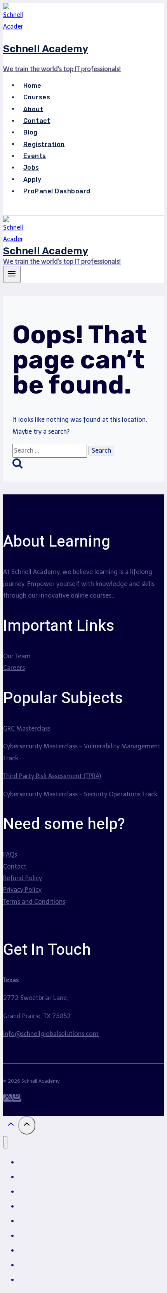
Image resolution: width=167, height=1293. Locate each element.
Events (34, 156)
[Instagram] (16, 1098)
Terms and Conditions (34, 901)
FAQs (10, 854)
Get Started (33, 209)
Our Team (17, 656)
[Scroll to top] (10, 1126)
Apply (32, 179)
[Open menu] (12, 274)
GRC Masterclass (26, 728)
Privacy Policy (22, 889)
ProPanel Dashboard (56, 191)
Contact (36, 120)
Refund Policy (22, 878)
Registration (44, 144)
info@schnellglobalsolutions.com (51, 1033)
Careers (14, 667)
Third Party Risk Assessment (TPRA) (52, 776)
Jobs (31, 167)
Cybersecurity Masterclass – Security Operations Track (80, 794)
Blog (30, 132)
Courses (36, 97)
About (33, 108)
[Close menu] (5, 1142)
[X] (7, 1098)
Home (32, 85)
